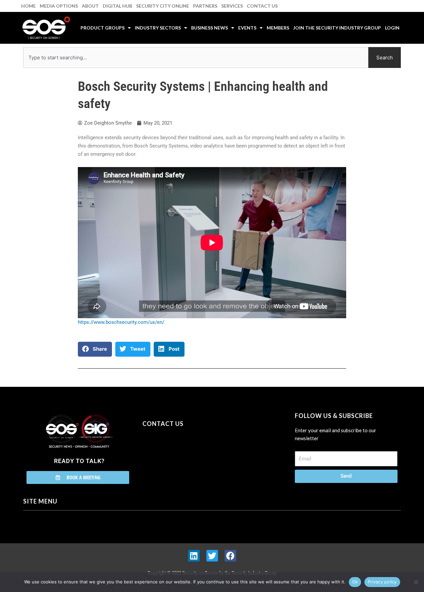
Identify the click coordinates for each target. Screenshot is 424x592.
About (90, 6)
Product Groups (102, 27)
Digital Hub (117, 6)
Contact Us (262, 6)
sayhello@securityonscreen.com (184, 453)
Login (392, 27)
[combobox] (195, 57)
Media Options (59, 6)
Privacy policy (382, 581)
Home (28, 6)
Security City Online (162, 6)
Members (278, 27)
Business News (209, 27)
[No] (415, 582)
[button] (95, 349)
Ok (355, 581)
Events (247, 27)
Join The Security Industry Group (337, 27)
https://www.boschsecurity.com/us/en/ (121, 322)
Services (232, 6)
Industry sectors (158, 27)
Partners (205, 6)
